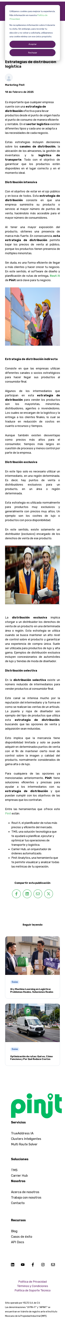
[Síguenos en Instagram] (43, 1265)
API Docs (17, 1242)
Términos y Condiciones (32, 1286)
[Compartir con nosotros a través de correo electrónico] (37, 893)
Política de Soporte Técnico (33, 1290)
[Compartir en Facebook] (16, 893)
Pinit (8, 813)
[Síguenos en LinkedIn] (13, 1265)
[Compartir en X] (48, 893)
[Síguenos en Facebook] (33, 1265)
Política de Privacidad (32, 1281)
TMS (14, 1170)
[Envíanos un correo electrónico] (53, 1265)
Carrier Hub (19, 1175)
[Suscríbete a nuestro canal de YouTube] (23, 1265)
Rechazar (32, 52)
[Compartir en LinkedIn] (27, 893)
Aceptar (33, 44)
